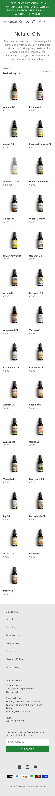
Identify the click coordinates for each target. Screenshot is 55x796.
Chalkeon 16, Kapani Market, (20, 688)
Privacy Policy (14, 643)
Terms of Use (13, 635)
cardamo (22, 786)
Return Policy (13, 667)
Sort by (7, 68)
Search (9, 619)
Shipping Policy (14, 659)
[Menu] (50, 21)
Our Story (11, 627)
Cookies (10, 651)
